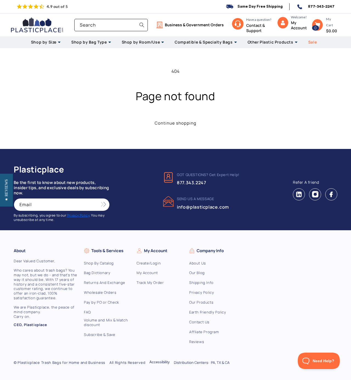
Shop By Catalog (99, 263)
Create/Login (149, 263)
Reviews (196, 341)
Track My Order (150, 282)
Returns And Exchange (104, 282)
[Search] (142, 25)
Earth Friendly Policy (207, 312)
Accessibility (159, 362)
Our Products (201, 302)
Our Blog (197, 272)
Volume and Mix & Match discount (106, 322)
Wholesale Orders (100, 292)
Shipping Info (201, 282)
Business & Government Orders (194, 24)
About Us (197, 263)
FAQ (87, 312)
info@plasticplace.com (203, 207)
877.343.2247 (191, 183)
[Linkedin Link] (299, 194)
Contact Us (199, 322)
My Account (147, 272)
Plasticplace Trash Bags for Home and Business (61, 362)
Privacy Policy (201, 292)
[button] (317, 25)
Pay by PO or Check (101, 302)
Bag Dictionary (97, 272)
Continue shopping (175, 123)
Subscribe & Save (99, 334)
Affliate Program (204, 332)
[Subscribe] (103, 204)
